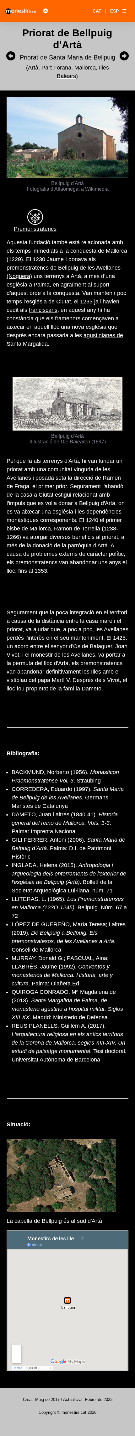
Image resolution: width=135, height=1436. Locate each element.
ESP (114, 10)
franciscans (43, 310)
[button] (124, 11)
